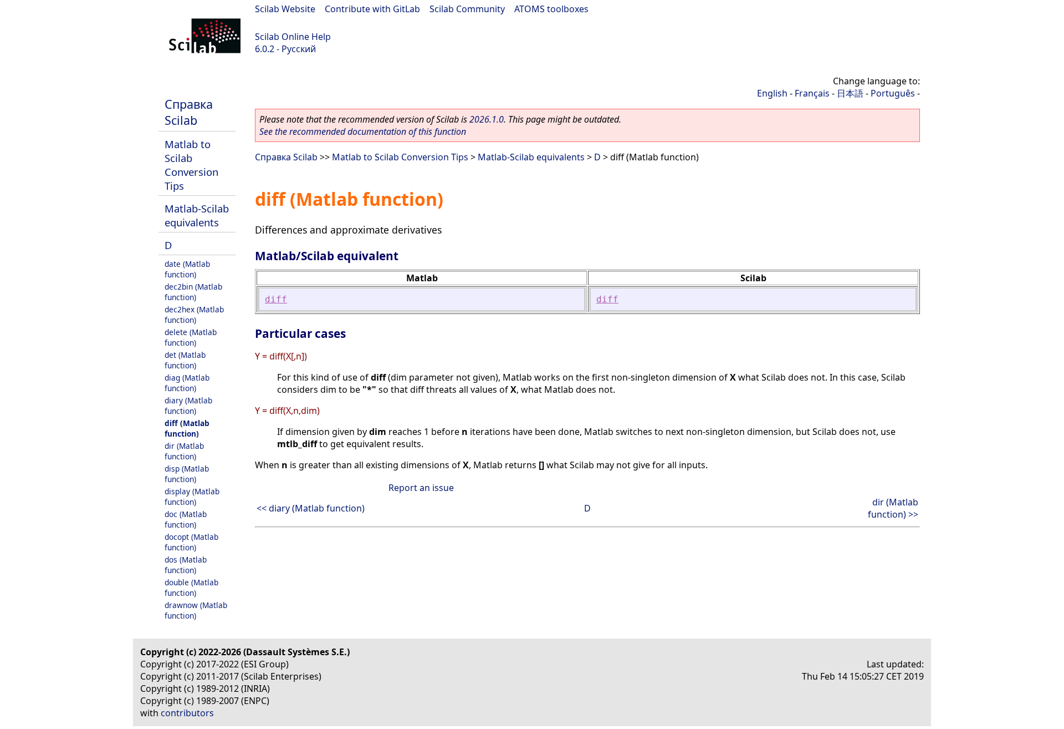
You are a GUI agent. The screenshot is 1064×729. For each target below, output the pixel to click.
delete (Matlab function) (191, 337)
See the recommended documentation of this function (362, 131)
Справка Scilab (189, 112)
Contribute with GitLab (372, 9)
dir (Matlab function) (184, 451)
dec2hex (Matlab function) (194, 314)
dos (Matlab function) (186, 564)
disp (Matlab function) (187, 473)
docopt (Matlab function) (191, 542)
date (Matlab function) (187, 269)
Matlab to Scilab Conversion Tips (191, 165)
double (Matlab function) (191, 587)
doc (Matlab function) (186, 519)
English (772, 93)
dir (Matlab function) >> (893, 508)
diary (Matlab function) (188, 405)
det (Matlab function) (185, 360)
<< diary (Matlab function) (311, 508)
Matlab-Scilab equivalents (197, 215)
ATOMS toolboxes (551, 9)
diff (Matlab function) (187, 428)
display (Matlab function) (192, 496)
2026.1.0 (486, 119)
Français (812, 93)
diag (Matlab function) (187, 382)
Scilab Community (467, 9)
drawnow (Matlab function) (196, 610)
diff (276, 299)
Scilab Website (285, 9)
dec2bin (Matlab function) (193, 291)
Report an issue (421, 488)
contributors (187, 713)
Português (893, 93)
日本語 (850, 93)
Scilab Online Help (293, 37)
